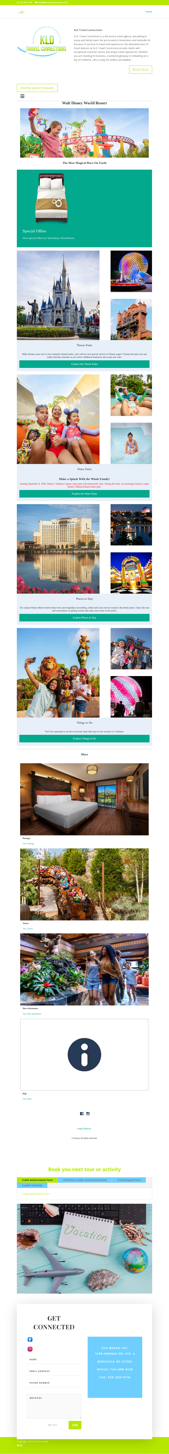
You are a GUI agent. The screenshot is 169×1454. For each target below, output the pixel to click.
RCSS (19, 1445)
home (149, 12)
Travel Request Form (129, 1180)
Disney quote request (37, 88)
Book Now (141, 69)
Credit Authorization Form (37, 1180)
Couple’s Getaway (32, 1185)
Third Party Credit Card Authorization (85, 1180)
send (75, 1425)
